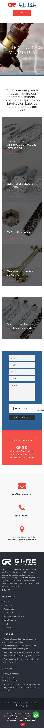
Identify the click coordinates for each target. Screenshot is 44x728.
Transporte (8, 612)
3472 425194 (10, 678)
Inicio (6, 601)
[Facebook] (3, 591)
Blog (6, 623)
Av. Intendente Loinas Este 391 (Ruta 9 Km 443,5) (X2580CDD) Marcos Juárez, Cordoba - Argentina (21, 688)
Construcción (10, 620)
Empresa (8, 605)
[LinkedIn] (6, 591)
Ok (23, 724)
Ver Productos (13, 154)
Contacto (8, 627)
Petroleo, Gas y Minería (14, 616)
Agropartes (9, 609)
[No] (41, 719)
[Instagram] (9, 591)
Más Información (23, 440)
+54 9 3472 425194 (9, 680)
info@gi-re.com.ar (12, 674)
